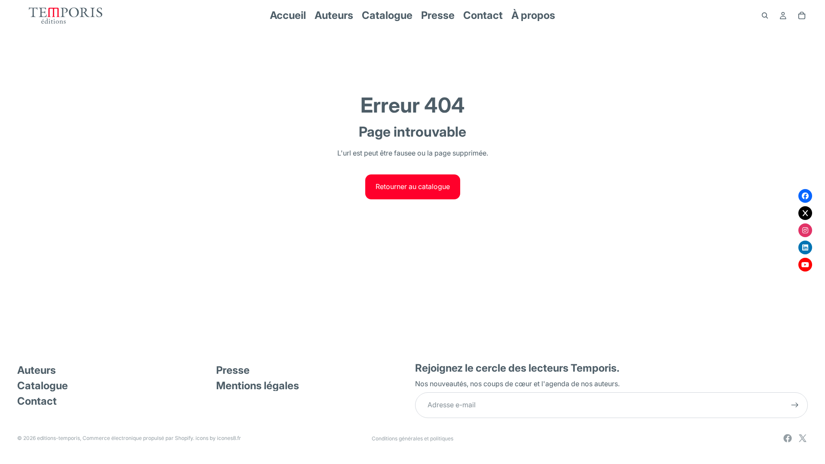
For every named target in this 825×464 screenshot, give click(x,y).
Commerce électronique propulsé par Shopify (137, 438)
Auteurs (36, 370)
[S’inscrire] (795, 405)
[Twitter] (803, 438)
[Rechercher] (764, 15)
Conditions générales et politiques (412, 438)
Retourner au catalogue (413, 186)
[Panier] (801, 15)
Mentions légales (257, 385)
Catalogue (42, 385)
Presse (233, 370)
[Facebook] (787, 438)
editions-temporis (58, 438)
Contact (37, 401)
